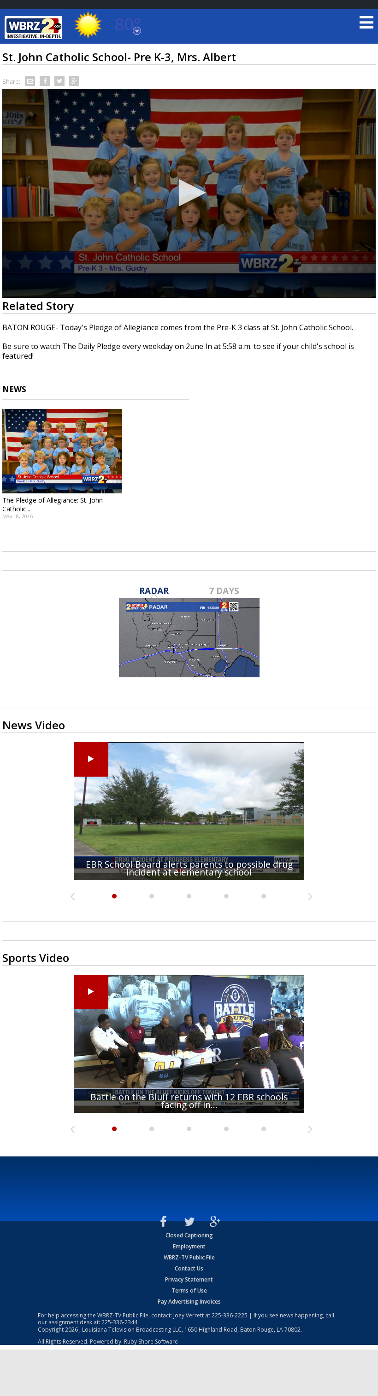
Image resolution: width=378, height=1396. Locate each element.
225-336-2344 (119, 1322)
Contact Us (189, 1268)
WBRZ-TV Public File (189, 1257)
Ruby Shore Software (151, 1341)
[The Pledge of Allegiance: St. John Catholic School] (62, 451)
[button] (189, 192)
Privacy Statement (189, 1279)
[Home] (35, 27)
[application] (189, 193)
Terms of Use (189, 1290)
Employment (189, 1246)
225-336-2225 (230, 1315)
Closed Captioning (189, 1235)
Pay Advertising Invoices (189, 1301)
